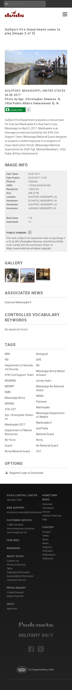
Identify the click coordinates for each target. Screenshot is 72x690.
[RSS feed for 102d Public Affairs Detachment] (57, 103)
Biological (42, 353)
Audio (45, 543)
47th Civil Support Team (19, 374)
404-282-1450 (14, 500)
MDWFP (9, 386)
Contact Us (13, 561)
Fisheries (41, 401)
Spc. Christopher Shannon (37, 99)
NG (38, 365)
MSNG (40, 395)
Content (48, 527)
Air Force (10, 439)
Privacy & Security (16, 564)
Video (45, 535)
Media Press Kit (15, 596)
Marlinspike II (44, 422)
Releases (47, 504)
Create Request (15, 592)
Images (46, 532)
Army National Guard (17, 451)
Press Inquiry (16, 587)
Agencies (12, 608)
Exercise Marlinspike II (18, 302)
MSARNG (10, 380)
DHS (38, 359)
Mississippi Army (15, 397)
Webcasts (47, 558)
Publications (48, 554)
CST (38, 451)
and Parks (42, 428)
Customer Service (16, 580)
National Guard (45, 434)
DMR (8, 392)
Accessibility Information (20, 576)
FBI (6, 359)
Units (10, 604)
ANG (7, 353)
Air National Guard (47, 445)
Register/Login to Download (26, 472)
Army (39, 439)
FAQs (9, 568)
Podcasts (47, 551)
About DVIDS (15, 556)
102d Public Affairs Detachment (28, 103)
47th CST (10, 409)
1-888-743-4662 (15, 524)
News (45, 539)
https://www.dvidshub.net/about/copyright (28, 248)
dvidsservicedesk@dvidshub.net (24, 512)
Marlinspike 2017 (15, 424)
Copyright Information (18, 572)
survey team (43, 380)
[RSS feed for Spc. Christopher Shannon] (59, 99)
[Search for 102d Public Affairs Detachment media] (53, 103)
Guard (8, 445)
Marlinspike (43, 407)
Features (13, 540)
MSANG (9, 403)
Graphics (47, 547)
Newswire (13, 548)
